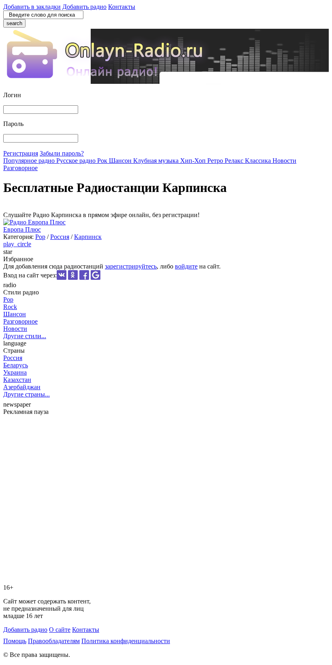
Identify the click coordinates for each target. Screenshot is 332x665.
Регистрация (20, 153)
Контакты (121, 6)
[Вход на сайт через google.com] (95, 277)
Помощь (14, 640)
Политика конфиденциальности (125, 640)
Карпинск (88, 236)
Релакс (235, 160)
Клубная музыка (156, 160)
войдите (186, 266)
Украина (15, 372)
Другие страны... (26, 394)
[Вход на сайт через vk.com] (61, 277)
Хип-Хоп (193, 160)
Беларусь (15, 365)
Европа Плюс (22, 229)
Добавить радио (84, 6)
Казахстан (17, 379)
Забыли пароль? (62, 153)
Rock (10, 306)
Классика (258, 160)
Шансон (121, 160)
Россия (59, 236)
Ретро (216, 160)
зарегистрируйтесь (131, 266)
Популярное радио (29, 160)
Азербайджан (21, 387)
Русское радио (76, 160)
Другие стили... (24, 335)
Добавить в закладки (32, 6)
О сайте (59, 629)
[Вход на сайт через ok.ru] (73, 277)
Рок (103, 160)
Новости (284, 160)
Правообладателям (54, 640)
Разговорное (20, 167)
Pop (40, 236)
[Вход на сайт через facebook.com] (84, 277)
